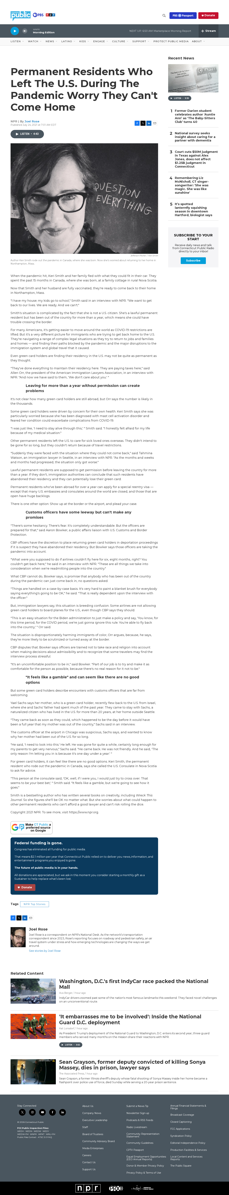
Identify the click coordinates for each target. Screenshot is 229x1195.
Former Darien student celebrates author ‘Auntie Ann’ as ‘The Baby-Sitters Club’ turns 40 (195, 116)
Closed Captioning (181, 1122)
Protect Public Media (171, 41)
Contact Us (88, 1162)
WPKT (41, 1134)
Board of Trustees (92, 1134)
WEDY (46, 1131)
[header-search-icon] (164, 15)
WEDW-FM (22, 1134)
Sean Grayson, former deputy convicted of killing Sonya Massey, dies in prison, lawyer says (132, 1065)
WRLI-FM (50, 1134)
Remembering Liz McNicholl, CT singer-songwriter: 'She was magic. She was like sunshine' (192, 185)
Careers (86, 1155)
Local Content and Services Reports (186, 1158)
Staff (85, 1127)
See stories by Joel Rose (45, 950)
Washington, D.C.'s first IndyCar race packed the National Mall (133, 984)
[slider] (30, 31)
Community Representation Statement (142, 1135)
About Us (87, 1106)
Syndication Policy (181, 1136)
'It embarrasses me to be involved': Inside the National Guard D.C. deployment (130, 1020)
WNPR (33, 1134)
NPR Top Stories (34, 904)
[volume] (25, 31)
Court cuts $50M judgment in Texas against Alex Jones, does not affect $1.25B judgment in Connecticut (196, 159)
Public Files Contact (26, 1137)
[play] (14, 31)
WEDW (37, 1131)
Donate (210, 15)
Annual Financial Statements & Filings (188, 1107)
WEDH (20, 1131)
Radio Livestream (136, 1127)
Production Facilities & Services (188, 1150)
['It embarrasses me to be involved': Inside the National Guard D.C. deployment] (33, 1026)
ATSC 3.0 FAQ (45, 1137)
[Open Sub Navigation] (23, 41)
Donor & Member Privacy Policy (145, 1166)
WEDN (28, 1131)
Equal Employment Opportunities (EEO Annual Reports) (146, 1158)
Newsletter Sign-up (137, 1113)
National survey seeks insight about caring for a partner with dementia (195, 137)
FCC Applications (180, 1129)
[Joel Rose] (18, 937)
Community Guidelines (139, 1143)
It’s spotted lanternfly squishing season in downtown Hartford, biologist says (193, 209)
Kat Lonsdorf (66, 1028)
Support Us (88, 1169)
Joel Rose (32, 121)
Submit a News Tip (137, 1106)
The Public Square (180, 1166)
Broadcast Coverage (182, 1115)
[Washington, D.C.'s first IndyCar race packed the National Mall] (33, 991)
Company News (91, 1113)
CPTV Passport (135, 1150)
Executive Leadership (94, 1120)
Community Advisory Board (98, 1141)
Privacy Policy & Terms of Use (143, 1173)
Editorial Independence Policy (187, 1143)
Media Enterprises (92, 1148)
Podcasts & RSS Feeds (139, 1120)
